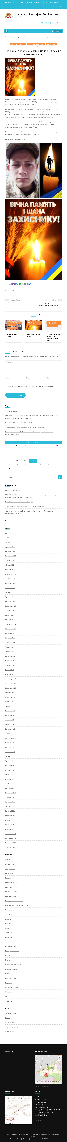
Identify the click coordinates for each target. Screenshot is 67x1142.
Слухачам (8, 983)
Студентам (51, 44)
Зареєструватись (11, 1013)
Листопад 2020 (10, 834)
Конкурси (8, 937)
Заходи (12, 325)
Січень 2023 (9, 725)
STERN (7, 860)
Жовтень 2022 (10, 738)
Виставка (8, 887)
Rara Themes (51, 1134)
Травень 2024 (10, 652)
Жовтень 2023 (10, 683)
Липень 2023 (10, 697)
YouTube (38, 1123)
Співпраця (9, 992)
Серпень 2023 (10, 693)
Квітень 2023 (10, 711)
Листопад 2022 (10, 734)
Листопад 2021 (10, 784)
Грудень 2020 (10, 829)
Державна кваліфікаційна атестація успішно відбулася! (24, 427)
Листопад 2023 (10, 679)
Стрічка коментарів (12, 1027)
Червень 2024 (10, 647)
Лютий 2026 (9, 561)
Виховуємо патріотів (35, 44)
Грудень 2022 (10, 729)
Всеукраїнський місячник (14, 901)
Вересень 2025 (10, 583)
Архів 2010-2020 (43, 1139)
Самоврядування (11, 978)
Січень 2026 (9, 565)
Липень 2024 (10, 643)
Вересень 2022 (10, 743)
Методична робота (12, 951)
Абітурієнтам (10, 869)
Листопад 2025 (10, 574)
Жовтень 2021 (10, 788)
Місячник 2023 (10, 946)
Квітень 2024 (10, 656)
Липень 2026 (10, 538)
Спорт (7, 996)
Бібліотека (9, 873)
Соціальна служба (11, 987)
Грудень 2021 (10, 779)
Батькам (8, 878)
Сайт (36, 1118)
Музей (7, 955)
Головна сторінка (15, 1139)
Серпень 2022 (10, 747)
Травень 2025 (10, 597)
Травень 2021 (10, 807)
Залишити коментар (18, 291)
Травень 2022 (10, 761)
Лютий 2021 (9, 820)
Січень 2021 (9, 825)
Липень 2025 (10, 588)
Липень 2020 (10, 847)
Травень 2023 (10, 706)
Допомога (8, 919)
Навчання (8, 960)
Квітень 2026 (10, 551)
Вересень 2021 (10, 793)
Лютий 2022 (9, 770)
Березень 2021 (10, 816)
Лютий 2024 (9, 665)
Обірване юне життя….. (13, 411)
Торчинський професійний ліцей (35, 14)
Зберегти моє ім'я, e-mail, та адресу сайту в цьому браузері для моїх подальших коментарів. (30, 387)
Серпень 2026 (10, 533)
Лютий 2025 (9, 611)
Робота (7, 974)
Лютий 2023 (9, 720)
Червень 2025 (10, 592)
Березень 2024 (10, 661)
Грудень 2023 (10, 674)
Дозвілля (8, 914)
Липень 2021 (10, 797)
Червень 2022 (10, 756)
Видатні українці (18, 44)
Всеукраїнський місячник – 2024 (16, 905)
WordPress (33, 1136)
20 (33, 461)
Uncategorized (10, 864)
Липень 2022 (10, 752)
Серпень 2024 (10, 638)
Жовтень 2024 (10, 629)
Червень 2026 (10, 542)
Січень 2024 (9, 670)
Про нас (25, 1139)
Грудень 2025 (10, 570)
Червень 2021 (10, 802)
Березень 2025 (10, 606)
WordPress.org (10, 1032)
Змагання (8, 933)
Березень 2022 (10, 765)
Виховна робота (14, 322)
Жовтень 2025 (10, 579)
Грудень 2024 (10, 620)
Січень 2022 (9, 775)
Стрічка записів (10, 1022)
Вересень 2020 (10, 843)
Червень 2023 (10, 702)
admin (8, 291)
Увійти (7, 1018)
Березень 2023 (10, 715)
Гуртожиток (9, 910)
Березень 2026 (10, 556)
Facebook (38, 1120)
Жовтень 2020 (10, 838)
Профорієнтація (11, 969)
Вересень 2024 (10, 633)
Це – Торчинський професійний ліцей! (19, 423)
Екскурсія (8, 924)
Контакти (54, 1139)
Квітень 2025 (10, 601)
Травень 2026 (10, 547)
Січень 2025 (9, 615)
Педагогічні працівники (13, 965)
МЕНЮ (57, 31)
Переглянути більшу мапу (42, 1086)
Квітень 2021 (10, 811)
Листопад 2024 (10, 624)
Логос (7, 942)
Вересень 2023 (10, 688)
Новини (33, 1139)
